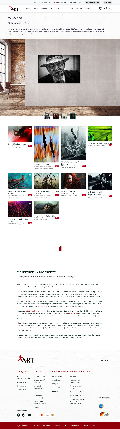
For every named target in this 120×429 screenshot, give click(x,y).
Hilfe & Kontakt (39, 376)
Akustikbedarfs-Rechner (40, 381)
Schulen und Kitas (76, 392)
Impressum (57, 425)
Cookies (36, 425)
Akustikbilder (73, 313)
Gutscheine (38, 392)
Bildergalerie (21, 389)
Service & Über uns (75, 8)
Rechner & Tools (57, 8)
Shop (28, 8)
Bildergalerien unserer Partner (40, 402)
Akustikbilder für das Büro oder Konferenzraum (77, 401)
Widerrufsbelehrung (89, 425)
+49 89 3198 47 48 (94, 2)
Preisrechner (107, 2)
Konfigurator (21, 386)
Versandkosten (75, 425)
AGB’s (65, 425)
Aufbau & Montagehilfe (39, 387)
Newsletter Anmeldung (38, 396)
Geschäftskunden (40, 8)
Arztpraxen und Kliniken (76, 387)
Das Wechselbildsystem (23, 377)
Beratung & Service (77, 395)
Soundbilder (56, 387)
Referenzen (74, 376)
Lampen (55, 384)
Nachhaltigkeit (22, 382)
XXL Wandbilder (33, 311)
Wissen (89, 8)
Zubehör (55, 391)
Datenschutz (46, 425)
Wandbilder (56, 380)
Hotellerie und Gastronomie (75, 381)
